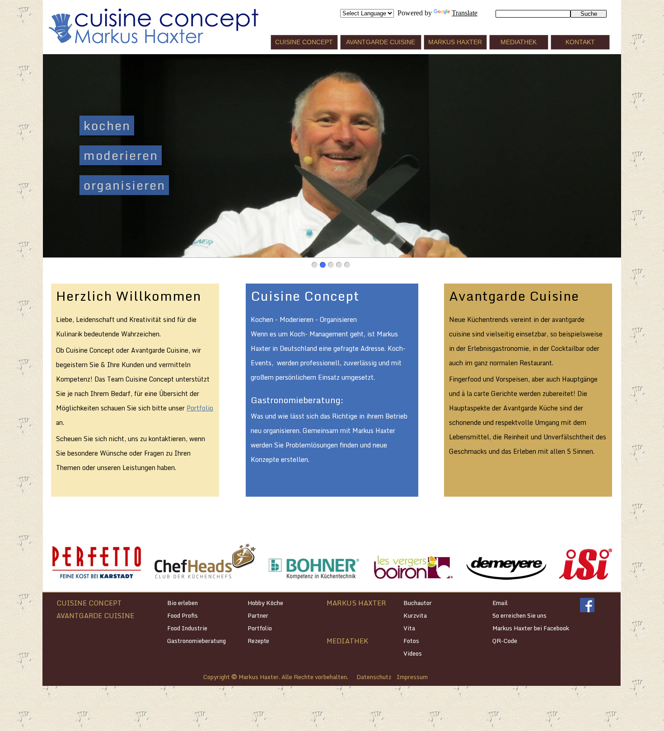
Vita (409, 628)
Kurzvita (415, 615)
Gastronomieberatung (196, 641)
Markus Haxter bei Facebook (530, 628)
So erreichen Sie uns (519, 615)
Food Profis (182, 615)
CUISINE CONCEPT (89, 602)
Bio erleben (182, 603)
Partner (258, 615)
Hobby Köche (265, 603)
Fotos (411, 641)
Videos (412, 653)
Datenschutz (373, 677)
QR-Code (504, 641)
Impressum (412, 677)
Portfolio (200, 408)
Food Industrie (187, 628)
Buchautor (417, 603)
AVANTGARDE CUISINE (95, 615)
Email (500, 603)
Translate (464, 13)
